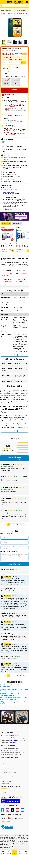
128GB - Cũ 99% (6, 68)
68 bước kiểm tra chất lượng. (9, 208)
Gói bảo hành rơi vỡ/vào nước (12, 129)
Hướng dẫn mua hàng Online (7, 762)
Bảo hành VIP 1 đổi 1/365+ (12, 133)
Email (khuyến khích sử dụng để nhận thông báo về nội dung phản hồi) (14, 547)
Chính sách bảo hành (5, 778)
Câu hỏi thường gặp (5, 783)
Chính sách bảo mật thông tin (7, 776)
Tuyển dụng (3, 792)
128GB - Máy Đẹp (15, 68)
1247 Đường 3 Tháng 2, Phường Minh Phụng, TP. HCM (12, 752)
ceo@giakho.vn (6, 847)
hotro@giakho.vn (13, 742)
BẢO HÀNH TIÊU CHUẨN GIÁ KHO (9, 189)
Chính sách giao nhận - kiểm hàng (8, 772)
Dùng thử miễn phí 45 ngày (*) (9, 192)
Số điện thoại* (4, 542)
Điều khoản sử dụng (5, 794)
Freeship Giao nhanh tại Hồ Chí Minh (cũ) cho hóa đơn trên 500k (14, 158)
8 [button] (20, 675)
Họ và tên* (4, 537)
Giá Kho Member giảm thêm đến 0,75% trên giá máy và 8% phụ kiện (15, 162)
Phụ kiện (7, 120)
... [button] (14, 524)
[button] (6, 525)
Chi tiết (18, 107)
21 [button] (20, 524)
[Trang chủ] (14, 2)
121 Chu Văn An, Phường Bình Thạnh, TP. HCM (11, 754)
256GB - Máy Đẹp (6, 72)
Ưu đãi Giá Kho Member (6, 761)
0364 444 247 (13, 740)
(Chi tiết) (24, 104)
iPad (19, 117)
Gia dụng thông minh (9, 121)
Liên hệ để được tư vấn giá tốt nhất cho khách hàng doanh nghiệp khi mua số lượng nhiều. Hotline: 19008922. (15, 167)
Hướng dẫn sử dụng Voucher (7, 768)
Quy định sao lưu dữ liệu (6, 781)
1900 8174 (13, 738)
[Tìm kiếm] (27, 6)
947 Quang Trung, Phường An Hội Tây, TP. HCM (11, 750)
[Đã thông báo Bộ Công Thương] (7, 827)
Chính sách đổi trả (5, 774)
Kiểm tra (23, 62)
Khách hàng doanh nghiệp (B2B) (8, 790)
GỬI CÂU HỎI (14, 564)
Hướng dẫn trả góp (5, 766)
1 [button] (8, 524)
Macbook (20, 115)
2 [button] (11, 524)
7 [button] (17, 675)
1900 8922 (14, 174)
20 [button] (17, 524)
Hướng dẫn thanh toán (6, 764)
